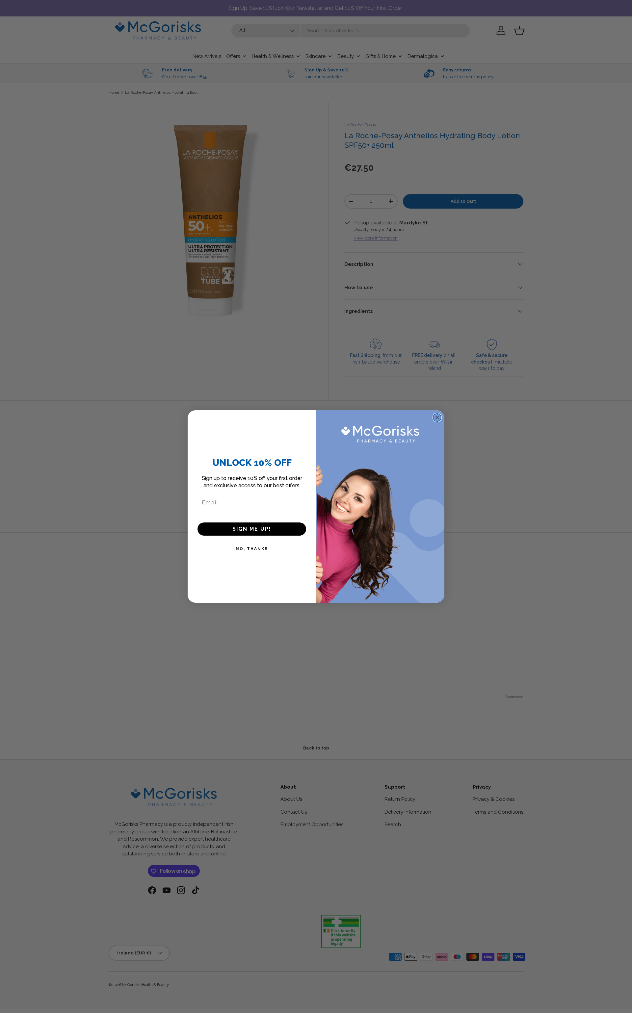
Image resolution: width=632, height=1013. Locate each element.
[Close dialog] (437, 417)
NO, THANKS (252, 548)
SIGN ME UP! (251, 529)
